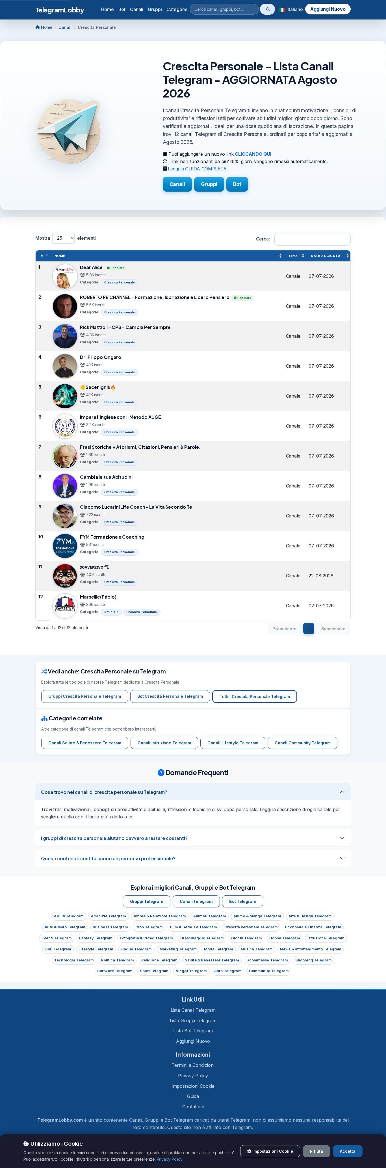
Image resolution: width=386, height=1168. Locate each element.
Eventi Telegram (57, 938)
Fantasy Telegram (95, 938)
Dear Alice (91, 267)
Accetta (347, 1151)
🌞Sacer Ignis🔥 (98, 387)
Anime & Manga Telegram (257, 916)
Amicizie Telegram (108, 916)
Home (107, 9)
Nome (60, 256)
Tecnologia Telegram (74, 960)
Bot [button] (122, 9)
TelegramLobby (59, 9)
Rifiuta (316, 1151)
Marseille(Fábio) (98, 597)
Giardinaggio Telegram (202, 938)
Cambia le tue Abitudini (106, 477)
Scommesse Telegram (267, 960)
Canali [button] (136, 9)
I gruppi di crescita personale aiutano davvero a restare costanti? (114, 838)
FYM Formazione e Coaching (112, 537)
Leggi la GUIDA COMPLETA (197, 169)
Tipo (292, 256)
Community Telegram (269, 971)
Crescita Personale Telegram (251, 927)
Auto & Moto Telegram (65, 927)
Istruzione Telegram (325, 938)
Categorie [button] (177, 9)
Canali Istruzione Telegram (164, 742)
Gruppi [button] (155, 9)
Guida (193, 1096)
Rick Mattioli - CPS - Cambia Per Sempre (125, 327)
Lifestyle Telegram (96, 949)
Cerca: (263, 239)
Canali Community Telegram (303, 742)
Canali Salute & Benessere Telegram (84, 742)
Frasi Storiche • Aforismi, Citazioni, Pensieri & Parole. (140, 447)
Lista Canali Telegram (193, 1010)
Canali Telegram (196, 901)
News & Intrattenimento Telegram (310, 949)
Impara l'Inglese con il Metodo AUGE (120, 417)
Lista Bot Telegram (192, 1030)
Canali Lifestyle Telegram (232, 742)
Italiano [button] (295, 9)
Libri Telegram (58, 949)
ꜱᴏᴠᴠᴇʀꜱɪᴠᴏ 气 (94, 567)
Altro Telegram (228, 971)
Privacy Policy (193, 1075)
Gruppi (209, 184)
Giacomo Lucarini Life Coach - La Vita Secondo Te (136, 507)
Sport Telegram (154, 971)
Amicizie (111, 612)
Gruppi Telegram (147, 901)
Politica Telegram (117, 960)
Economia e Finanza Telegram (313, 927)
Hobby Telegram (284, 938)
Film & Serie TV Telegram (193, 927)
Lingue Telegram (136, 949)
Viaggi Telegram (191, 971)
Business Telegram (110, 927)
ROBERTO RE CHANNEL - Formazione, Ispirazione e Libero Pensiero (154, 297)
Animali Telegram (209, 916)
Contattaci (192, 1107)
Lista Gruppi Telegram (193, 1020)
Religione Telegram (159, 960)
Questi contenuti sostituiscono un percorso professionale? (108, 858)
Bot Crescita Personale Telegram (170, 696)
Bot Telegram (242, 901)
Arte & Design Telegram (310, 916)
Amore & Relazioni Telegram (160, 916)
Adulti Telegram (69, 916)
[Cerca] (267, 9)
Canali (64, 27)
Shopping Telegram (313, 960)
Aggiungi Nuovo (328, 9)
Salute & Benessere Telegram (212, 960)
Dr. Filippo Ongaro (100, 357)
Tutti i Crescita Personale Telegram (255, 696)
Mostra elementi (65, 238)
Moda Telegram (218, 949)
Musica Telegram (257, 949)
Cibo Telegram (149, 927)
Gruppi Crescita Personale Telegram (84, 696)
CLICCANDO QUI (253, 154)
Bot (237, 184)
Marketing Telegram (178, 949)
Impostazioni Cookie (193, 1086)
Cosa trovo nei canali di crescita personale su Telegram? (104, 792)
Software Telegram (115, 971)
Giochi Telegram (246, 938)
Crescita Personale (119, 282)
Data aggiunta (325, 256)
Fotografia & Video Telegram (146, 938)
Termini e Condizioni (193, 1065)
